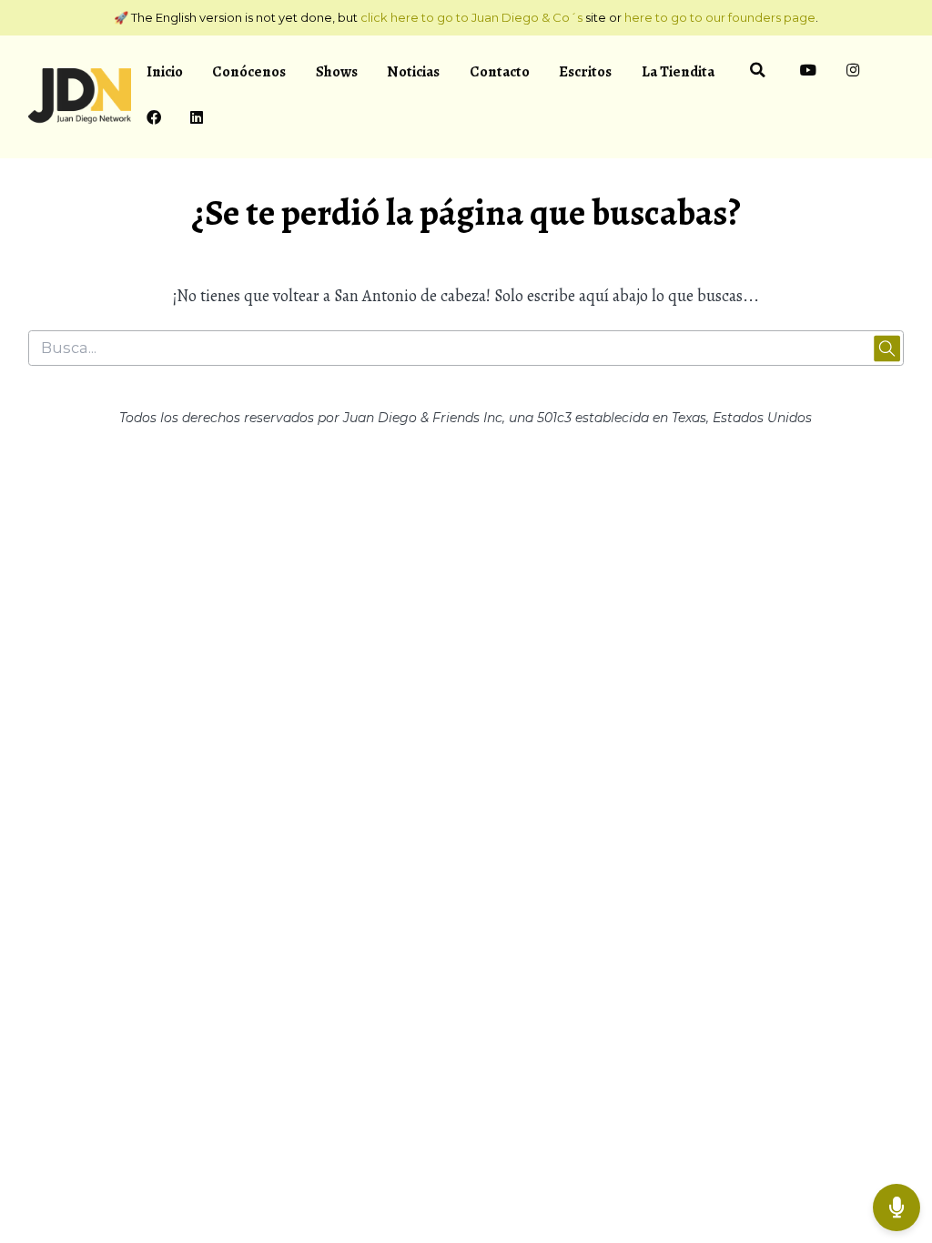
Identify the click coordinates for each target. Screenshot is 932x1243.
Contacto (500, 71)
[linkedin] (197, 119)
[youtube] (808, 73)
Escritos (585, 71)
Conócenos (249, 71)
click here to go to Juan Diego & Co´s (471, 17)
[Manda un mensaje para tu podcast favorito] (896, 1207)
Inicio (165, 71)
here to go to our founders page (720, 17)
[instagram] (853, 73)
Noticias (413, 71)
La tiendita (678, 71)
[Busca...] (757, 73)
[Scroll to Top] (896, 1148)
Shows (337, 71)
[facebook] (153, 119)
